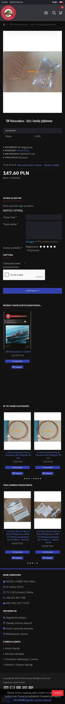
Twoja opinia (10, 224)
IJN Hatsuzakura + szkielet (18, 351)
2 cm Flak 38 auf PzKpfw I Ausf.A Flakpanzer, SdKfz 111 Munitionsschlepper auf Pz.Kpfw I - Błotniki (18, 535)
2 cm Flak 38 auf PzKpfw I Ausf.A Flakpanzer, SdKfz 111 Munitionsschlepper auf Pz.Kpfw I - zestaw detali (48, 537)
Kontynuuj (31, 291)
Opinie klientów (12, 198)
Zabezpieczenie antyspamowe (11, 265)
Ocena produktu (12, 247)
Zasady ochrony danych (38, 699)
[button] (24, 478)
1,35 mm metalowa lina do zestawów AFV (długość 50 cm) (18, 455)
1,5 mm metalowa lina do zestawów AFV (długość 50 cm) (48, 455)
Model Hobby (23, 150)
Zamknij (58, 693)
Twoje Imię (9, 217)
